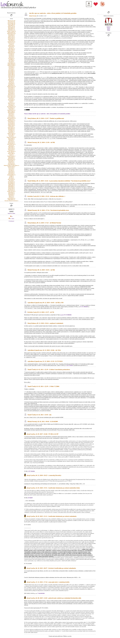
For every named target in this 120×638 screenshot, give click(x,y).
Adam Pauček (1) (11, 172)
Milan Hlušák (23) (11, 28)
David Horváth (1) (11, 163)
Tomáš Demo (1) (11, 132)
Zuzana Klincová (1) (11, 97)
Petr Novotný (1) (11, 167)
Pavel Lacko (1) (11, 169)
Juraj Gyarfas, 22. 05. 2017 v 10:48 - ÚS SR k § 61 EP (42, 434)
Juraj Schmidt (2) (11, 71)
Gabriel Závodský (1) (11, 166)
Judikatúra (109, 26)
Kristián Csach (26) (11, 26)
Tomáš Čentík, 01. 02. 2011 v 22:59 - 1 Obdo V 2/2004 (43, 386)
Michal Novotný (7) (11, 37)
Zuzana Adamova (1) (11, 96)
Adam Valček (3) (11, 60)
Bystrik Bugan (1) (11, 143)
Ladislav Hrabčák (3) (11, 64)
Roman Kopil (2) (11, 83)
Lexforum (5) (11, 44)
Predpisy (108, 28)
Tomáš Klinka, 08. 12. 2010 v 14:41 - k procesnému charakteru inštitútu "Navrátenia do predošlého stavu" (59, 181)
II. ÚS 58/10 (70, 365)
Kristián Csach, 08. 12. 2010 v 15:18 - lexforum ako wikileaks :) (46, 196)
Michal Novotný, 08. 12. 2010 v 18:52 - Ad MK (41, 270)
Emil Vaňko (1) (11, 140)
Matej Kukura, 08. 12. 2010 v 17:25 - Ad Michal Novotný (44, 223)
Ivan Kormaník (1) (11, 123)
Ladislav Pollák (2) (11, 74)
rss (11, 216)
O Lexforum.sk (11, 221)
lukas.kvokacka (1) (11, 179)
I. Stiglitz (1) (11, 176)
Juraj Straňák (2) (11, 72)
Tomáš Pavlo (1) (11, 161)
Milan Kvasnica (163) (11, 20)
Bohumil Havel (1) (11, 129)
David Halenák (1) (11, 183)
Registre (108, 29)
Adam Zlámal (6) (11, 40)
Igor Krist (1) (11, 177)
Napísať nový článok (11, 213)
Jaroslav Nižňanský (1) (11, 151)
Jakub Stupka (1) (11, 185)
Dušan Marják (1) (11, 138)
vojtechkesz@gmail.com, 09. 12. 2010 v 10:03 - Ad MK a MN (45, 303)
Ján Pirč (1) (11, 154)
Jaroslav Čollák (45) (11, 24)
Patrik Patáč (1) (11, 113)
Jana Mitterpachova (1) (11, 106)
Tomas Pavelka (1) (11, 187)
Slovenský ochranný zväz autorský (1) (11, 200)
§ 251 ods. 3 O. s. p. (46, 138)
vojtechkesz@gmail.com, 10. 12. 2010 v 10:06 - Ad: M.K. (44, 350)
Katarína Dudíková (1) (11, 174)
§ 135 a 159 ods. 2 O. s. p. (83, 240)
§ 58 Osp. (93, 213)
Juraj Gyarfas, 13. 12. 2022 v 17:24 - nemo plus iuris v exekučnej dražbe (48, 582)
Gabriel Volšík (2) (11, 73)
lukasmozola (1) (11, 114)
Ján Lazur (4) (11, 47)
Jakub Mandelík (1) (11, 112)
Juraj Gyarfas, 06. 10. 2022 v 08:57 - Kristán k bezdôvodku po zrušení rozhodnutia (51, 568)
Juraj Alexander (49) (11, 23)
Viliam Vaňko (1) (11, 147)
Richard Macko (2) (11, 85)
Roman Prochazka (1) (11, 156)
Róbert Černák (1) (11, 141)
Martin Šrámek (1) (11, 158)
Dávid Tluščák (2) (11, 93)
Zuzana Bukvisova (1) (11, 110)
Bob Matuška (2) (11, 89)
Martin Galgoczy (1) (11, 127)
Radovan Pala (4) (11, 50)
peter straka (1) (11, 178)
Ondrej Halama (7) (11, 39)
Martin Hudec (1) (11, 192)
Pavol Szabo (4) (11, 56)
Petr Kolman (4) (11, 53)
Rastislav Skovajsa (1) (11, 191)
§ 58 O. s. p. (87, 78)
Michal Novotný (32, 16)
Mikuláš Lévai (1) (11, 119)
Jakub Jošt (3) (11, 57)
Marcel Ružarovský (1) (11, 144)
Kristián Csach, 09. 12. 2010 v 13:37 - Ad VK (41, 312)
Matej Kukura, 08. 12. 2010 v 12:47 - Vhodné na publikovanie (46, 118)
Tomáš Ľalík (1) (11, 109)
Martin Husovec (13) (11, 30)
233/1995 (26, 394)
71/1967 (47, 241)
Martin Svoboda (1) (11, 149)
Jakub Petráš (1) (11, 171)
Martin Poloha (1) (11, 146)
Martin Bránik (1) (11, 121)
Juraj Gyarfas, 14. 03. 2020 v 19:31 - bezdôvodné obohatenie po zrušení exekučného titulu (53, 488)
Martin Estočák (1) (11, 124)
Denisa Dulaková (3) (11, 63)
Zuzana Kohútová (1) (11, 198)
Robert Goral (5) (11, 45)
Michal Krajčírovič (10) (11, 33)
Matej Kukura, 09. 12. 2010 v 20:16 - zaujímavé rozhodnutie (45, 323)
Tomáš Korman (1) (11, 190)
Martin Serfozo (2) (11, 91)
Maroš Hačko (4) (11, 51)
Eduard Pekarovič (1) (11, 159)
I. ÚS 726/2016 (31, 471)
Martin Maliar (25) (11, 27)
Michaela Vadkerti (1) (11, 133)
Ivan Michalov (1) (11, 131)
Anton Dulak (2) (11, 67)
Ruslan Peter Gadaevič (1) (11, 137)
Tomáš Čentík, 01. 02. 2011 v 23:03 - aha (39, 415)
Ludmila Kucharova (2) (11, 86)
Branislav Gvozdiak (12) (11, 31)
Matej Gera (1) (11, 196)
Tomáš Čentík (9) (11, 36)
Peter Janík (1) (11, 180)
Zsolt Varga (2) (11, 69)
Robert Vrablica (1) (11, 111)
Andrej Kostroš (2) (11, 90)
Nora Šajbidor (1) (11, 105)
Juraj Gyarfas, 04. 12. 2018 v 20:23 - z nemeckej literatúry (44, 475)
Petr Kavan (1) (11, 197)
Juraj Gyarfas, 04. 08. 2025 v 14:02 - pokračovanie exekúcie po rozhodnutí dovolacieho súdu (54, 598)
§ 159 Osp (45, 279)
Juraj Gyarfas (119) (11, 21)
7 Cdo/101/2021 (41, 593)
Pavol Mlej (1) (11, 136)
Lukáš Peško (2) (11, 66)
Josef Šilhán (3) (11, 59)
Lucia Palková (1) (11, 130)
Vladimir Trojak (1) (11, 125)
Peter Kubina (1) (11, 116)
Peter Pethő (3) (11, 61)
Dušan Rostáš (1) (11, 173)
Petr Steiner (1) (11, 170)
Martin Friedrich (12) (11, 32)
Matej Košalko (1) (11, 160)
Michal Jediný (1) (11, 157)
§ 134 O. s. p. (49, 240)
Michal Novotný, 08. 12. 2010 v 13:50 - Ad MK (41, 142)
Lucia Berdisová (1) (11, 107)
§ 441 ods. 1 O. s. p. (56, 59)
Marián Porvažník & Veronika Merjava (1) (11, 165)
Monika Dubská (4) (11, 52)
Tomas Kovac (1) (11, 104)
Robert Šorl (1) (11, 145)
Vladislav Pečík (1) (11, 184)
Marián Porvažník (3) (11, 65)
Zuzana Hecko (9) (11, 34)
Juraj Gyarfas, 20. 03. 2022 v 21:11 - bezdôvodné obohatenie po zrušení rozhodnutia (51, 516)
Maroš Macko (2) (11, 77)
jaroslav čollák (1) (11, 134)
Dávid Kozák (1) (11, 126)
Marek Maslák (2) (11, 87)
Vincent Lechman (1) (11, 117)
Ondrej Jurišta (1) (11, 193)
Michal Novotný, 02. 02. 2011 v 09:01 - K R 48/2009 (43, 421)
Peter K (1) (11, 101)
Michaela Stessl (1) (11, 94)
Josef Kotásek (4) (11, 46)
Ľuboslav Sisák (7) (11, 38)
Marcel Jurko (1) (11, 150)
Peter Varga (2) (11, 78)
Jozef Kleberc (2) (11, 84)
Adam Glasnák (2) (11, 76)
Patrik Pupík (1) (11, 194)
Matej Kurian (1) (11, 139)
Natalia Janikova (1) (11, 199)
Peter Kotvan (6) (11, 43)
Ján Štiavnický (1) (11, 189)
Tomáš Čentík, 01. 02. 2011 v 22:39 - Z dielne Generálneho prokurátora (49, 369)
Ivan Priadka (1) (11, 100)
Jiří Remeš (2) (11, 81)
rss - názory (12, 218)
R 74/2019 (30, 497)
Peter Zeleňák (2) (11, 70)
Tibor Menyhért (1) (11, 182)
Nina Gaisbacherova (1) (11, 118)
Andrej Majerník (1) (11, 164)
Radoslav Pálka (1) (11, 153)
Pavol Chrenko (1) (11, 99)
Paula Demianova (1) (11, 120)
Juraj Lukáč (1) (11, 98)
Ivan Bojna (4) (11, 54)
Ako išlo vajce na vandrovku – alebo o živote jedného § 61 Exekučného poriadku (52, 13)
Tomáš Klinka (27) (11, 25)
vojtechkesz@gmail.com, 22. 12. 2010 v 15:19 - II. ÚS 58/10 (45, 361)
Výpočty (108, 30)
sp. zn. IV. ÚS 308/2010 (65, 315)
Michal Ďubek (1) (11, 186)
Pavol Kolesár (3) (11, 58)
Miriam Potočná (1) (11, 103)
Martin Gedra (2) (11, 92)
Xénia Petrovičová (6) (11, 41)
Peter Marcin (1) (11, 152)
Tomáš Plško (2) (11, 80)
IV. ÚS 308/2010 (84, 306)
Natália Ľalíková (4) (11, 49)
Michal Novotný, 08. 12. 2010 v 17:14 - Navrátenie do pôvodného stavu (48, 210)
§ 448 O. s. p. (49, 66)
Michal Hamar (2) (11, 79)
